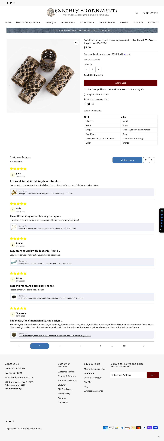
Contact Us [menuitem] (153, 22)
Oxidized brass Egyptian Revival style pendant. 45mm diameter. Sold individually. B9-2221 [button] (55, 336)
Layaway (62, 384)
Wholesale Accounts (93, 390)
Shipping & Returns (67, 376)
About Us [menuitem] (138, 22)
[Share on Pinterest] (93, 104)
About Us (62, 398)
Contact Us (63, 402)
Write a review (127, 160)
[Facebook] (8, 3)
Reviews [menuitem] (124, 22)
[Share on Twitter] (89, 104)
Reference (89, 373)
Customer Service (66, 371)
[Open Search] (136, 13)
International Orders (67, 380)
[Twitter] (10, 3)
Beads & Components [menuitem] (27, 22)
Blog (86, 386)
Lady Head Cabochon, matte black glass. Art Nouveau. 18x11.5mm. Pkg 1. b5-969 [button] (51, 298)
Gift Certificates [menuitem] (107, 22)
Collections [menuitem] (86, 22)
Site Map (88, 382)
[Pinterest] (14, 3)
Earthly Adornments (32, 428)
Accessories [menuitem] (67, 22)
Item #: (87, 59)
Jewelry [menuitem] (50, 22)
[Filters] (145, 160)
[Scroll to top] (159, 436)
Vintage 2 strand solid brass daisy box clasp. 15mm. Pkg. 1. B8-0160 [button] (46, 193)
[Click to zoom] (76, 42)
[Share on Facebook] (85, 104)
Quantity (88, 64)
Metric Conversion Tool (98, 99)
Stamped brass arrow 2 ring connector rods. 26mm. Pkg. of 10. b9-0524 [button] (47, 228)
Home (55, 30)
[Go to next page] (144, 346)
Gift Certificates (65, 389)
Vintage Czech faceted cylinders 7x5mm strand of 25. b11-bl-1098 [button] (45, 263)
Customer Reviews (93, 377)
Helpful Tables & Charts (98, 94)
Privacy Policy (64, 393)
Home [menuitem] (8, 22)
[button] (14, 192)
